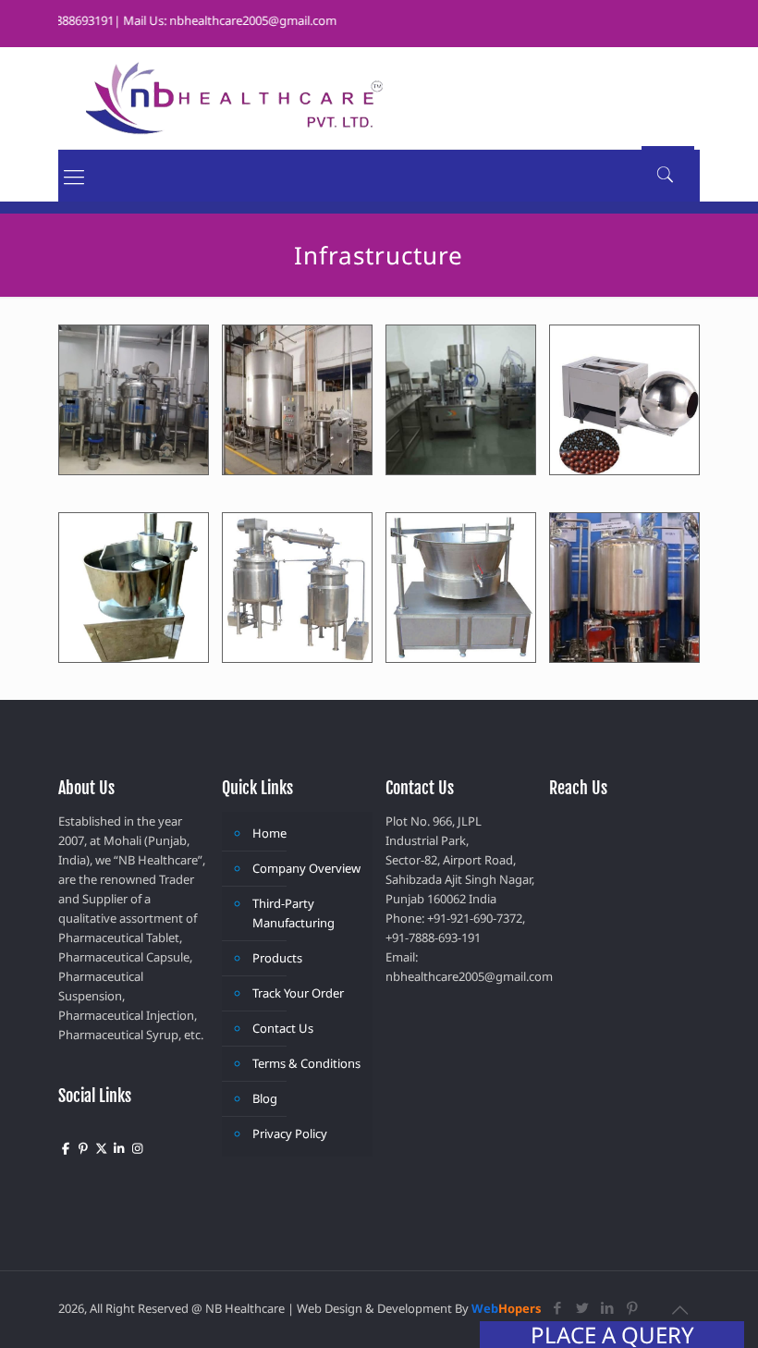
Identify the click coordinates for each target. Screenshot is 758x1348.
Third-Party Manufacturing (293, 913)
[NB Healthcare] (234, 98)
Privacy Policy (289, 1133)
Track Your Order (298, 993)
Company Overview (306, 868)
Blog (264, 1098)
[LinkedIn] (607, 1307)
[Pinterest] (632, 1307)
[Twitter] (583, 1307)
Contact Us (282, 1028)
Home (269, 833)
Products (277, 958)
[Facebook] (558, 1307)
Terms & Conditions (306, 1063)
